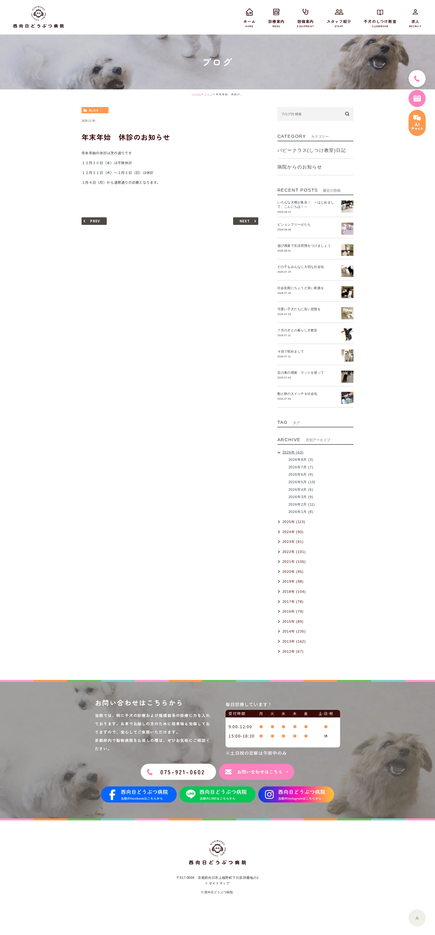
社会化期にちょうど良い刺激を (302, 288)
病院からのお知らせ (299, 166)
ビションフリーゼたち (295, 224)
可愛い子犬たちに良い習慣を (300, 309)
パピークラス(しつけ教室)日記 (311, 150)
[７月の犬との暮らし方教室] (347, 334)
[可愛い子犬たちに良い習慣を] (347, 313)
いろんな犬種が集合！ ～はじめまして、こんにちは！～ (305, 204)
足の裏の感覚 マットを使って (300, 372)
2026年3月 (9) (300, 497)
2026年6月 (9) (300, 474)
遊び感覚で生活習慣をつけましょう (304, 246)
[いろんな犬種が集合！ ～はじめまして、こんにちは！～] (347, 206)
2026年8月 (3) (300, 460)
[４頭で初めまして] (347, 356)
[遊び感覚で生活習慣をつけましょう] (347, 250)
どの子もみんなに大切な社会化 (300, 267)
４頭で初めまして (290, 351)
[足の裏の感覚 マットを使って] (347, 377)
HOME (196, 94)
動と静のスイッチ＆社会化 (297, 394)
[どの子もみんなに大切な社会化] (347, 271)
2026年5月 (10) (302, 482)
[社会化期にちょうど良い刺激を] (347, 292)
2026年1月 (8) (300, 512)
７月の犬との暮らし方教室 (297, 330)
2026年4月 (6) (300, 490)
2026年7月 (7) (300, 467)
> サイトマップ (217, 883)
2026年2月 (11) (301, 504)
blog (94, 110)
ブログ (208, 94)
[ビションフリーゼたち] (347, 229)
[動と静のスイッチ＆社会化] (347, 398)
